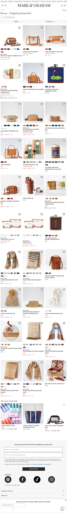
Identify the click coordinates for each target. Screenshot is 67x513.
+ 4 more (5, 128)
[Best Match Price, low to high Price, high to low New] (17, 21)
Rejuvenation (60, 1)
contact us (27, 461)
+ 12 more (27, 276)
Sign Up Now (33, 469)
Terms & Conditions (37, 464)
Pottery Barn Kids (18, 1)
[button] (5, 5)
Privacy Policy (47, 464)
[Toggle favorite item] (20, 405)
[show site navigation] (2, 5)
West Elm (54, 1)
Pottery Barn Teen (26, 1)
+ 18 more (5, 276)
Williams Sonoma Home (46, 1)
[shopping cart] (64, 6)
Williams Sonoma (35, 1)
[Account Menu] (62, 5)
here (15, 485)
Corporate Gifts (4, 1)
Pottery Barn (11, 1)
